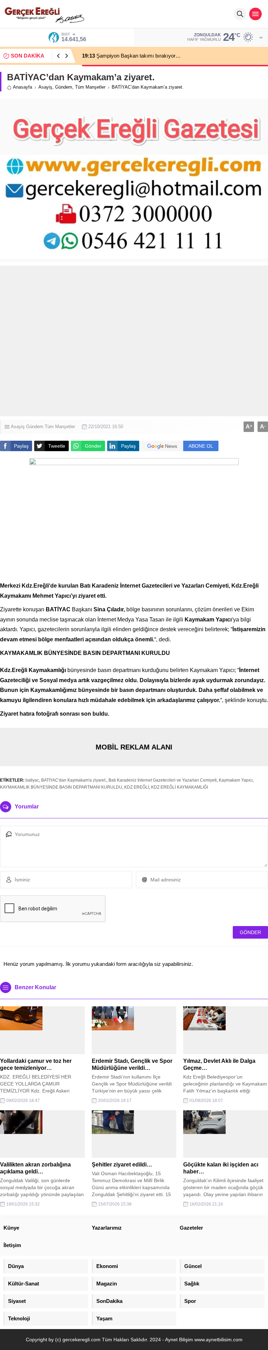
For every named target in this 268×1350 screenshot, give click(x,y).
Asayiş (45, 87)
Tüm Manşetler (90, 87)
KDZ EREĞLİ (136, 787)
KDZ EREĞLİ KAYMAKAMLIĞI (179, 787)
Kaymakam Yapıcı (236, 780)
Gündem (63, 87)
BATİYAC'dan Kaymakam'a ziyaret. (73, 780)
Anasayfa (22, 87)
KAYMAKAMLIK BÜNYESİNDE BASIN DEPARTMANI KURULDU (61, 787)
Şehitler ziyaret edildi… (122, 1165)
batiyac (32, 780)
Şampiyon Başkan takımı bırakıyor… (131, 56)
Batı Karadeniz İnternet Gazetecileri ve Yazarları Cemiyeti (163, 780)
